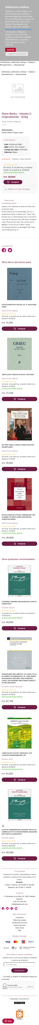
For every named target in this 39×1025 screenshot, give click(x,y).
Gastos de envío (19, 925)
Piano (10, 132)
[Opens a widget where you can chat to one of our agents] (8, 1021)
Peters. (4, 125)
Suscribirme (19, 970)
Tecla (4, 132)
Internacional (19, 65)
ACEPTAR (10, 50)
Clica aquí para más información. (18, 29)
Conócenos (20, 917)
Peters (14, 152)
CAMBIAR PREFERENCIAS (16, 54)
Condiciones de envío (19, 923)
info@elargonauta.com (20, 904)
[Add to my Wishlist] (5, 189)
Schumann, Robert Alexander (12, 686)
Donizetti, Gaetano (8, 608)
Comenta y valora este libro (21, 159)
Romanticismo (6, 65)
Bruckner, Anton (7, 759)
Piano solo (18, 132)
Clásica (31, 62)
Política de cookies (19, 920)
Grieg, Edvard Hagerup (10, 311)
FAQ (19, 930)
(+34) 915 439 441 (19, 901)
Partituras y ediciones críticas (14, 62)
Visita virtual (19, 928)
